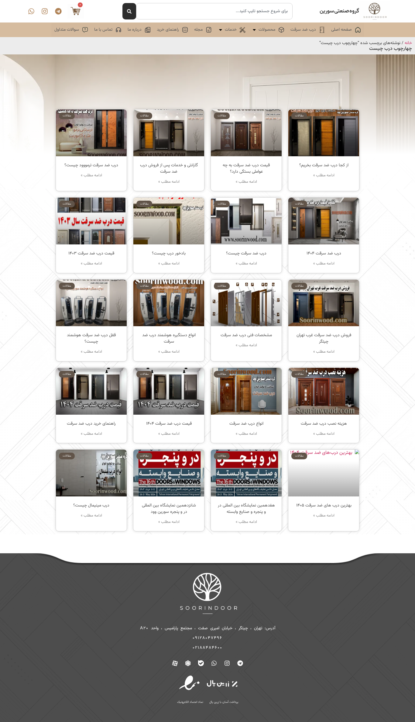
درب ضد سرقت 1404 (324, 253)
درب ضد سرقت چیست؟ (246, 253)
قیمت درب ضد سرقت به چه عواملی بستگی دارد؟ (246, 168)
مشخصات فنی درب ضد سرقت (246, 335)
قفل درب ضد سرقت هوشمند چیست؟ (91, 338)
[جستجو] (129, 11)
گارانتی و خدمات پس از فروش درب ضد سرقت (169, 168)
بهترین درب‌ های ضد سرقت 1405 (324, 505)
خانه (408, 43)
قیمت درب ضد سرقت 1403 (91, 253)
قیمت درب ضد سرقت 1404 (169, 423)
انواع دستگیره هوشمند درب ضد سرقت (169, 338)
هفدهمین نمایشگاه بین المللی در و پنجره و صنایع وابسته (246, 508)
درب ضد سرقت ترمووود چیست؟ (91, 165)
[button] (268, 29)
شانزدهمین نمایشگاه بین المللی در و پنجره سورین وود (169, 508)
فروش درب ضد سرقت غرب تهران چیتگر (324, 338)
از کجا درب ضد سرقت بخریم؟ (323, 165)
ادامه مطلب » (323, 175)
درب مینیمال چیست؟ (91, 505)
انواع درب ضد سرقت (246, 423)
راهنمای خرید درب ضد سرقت (91, 423)
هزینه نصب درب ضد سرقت (324, 423)
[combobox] (214, 11)
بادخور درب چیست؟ (169, 253)
